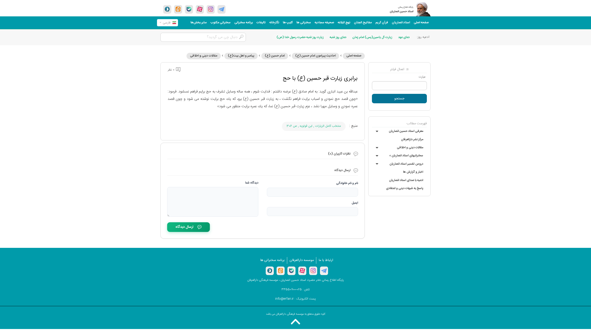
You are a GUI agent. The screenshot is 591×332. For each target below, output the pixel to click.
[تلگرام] (221, 9)
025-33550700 (291, 289)
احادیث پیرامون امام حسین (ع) (315, 55)
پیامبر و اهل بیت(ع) (241, 55)
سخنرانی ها (303, 22)
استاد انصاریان (401, 22)
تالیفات (261, 22)
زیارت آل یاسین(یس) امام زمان (372, 37)
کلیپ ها (288, 22)
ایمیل (355, 202)
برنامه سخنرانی (243, 22)
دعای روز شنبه (338, 37)
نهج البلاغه (344, 22)
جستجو (399, 98)
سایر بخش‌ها (198, 22)
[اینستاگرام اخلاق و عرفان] (211, 9)
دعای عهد (404, 37)
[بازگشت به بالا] (295, 321)
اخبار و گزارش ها (413, 172)
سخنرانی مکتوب (221, 22)
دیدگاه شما (251, 182)
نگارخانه (274, 22)
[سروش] (167, 9)
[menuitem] (421, 22)
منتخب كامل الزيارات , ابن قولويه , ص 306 (313, 126)
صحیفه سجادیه (324, 22)
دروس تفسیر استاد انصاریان (406, 163)
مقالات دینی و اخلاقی (410, 147)
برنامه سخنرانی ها (272, 260)
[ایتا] (178, 9)
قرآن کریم (381, 22)
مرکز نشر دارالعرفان (412, 139)
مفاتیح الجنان (363, 22)
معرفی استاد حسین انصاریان (406, 131)
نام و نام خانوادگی (347, 183)
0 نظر (171, 69)
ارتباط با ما (326, 260)
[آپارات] (200, 9)
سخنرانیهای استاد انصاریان (406, 155)
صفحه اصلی (421, 22)
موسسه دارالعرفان (301, 260)
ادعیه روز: (423, 37)
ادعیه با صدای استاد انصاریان (406, 180)
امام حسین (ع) (275, 55)
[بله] (189, 9)
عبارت (422, 77)
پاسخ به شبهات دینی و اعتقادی (404, 188)
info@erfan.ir (284, 298)
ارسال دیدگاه (184, 227)
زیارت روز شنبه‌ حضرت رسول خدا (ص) (300, 37)
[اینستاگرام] (313, 271)
